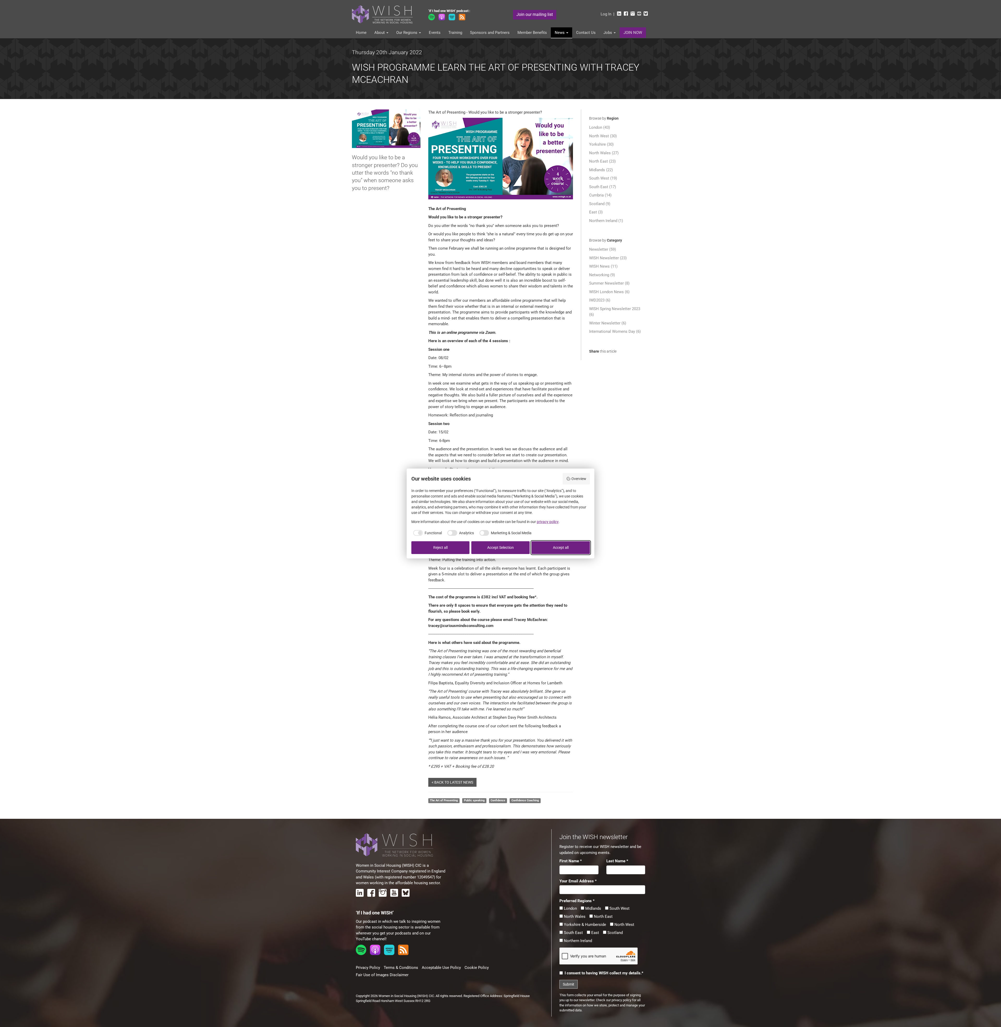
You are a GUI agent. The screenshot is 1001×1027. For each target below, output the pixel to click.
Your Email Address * (578, 881)
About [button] (380, 32)
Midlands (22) (601, 170)
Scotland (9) (599, 203)
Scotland (614, 932)
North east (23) (602, 161)
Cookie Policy (477, 967)
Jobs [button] (608, 32)
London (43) (599, 127)
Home (361, 32)
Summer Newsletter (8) (609, 283)
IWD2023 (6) (599, 300)
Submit (568, 984)
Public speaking (474, 800)
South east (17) (602, 187)
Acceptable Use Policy (441, 967)
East (594, 932)
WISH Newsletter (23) (608, 258)
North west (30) (603, 136)
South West (619, 908)
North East (603, 916)
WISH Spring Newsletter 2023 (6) (614, 311)
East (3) (596, 212)
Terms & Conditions (401, 967)
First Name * (570, 861)
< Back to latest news (452, 782)
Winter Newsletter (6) (607, 323)
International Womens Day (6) (615, 331)
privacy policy (621, 1000)
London (570, 908)
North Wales (574, 916)
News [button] (560, 32)
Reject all (440, 547)
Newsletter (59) (602, 249)
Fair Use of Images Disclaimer (382, 975)
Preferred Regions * (577, 901)
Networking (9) (602, 275)
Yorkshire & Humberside (584, 924)
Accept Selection (500, 547)
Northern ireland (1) (606, 220)
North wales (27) (604, 153)
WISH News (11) (603, 266)
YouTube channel (371, 939)
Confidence (498, 800)
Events (435, 32)
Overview (578, 479)
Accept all (561, 547)
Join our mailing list (534, 14)
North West (623, 924)
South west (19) (603, 178)
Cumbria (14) (600, 195)
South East (573, 932)
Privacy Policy (368, 967)
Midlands (592, 908)
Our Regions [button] (407, 32)
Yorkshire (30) (601, 144)
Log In (606, 14)
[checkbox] (426, 533)
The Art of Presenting (444, 800)
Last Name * (617, 861)
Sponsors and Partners (490, 32)
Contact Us (586, 32)
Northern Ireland (577, 940)
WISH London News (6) (609, 292)
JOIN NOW (633, 32)
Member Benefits (532, 32)
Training (455, 32)
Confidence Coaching (525, 800)
